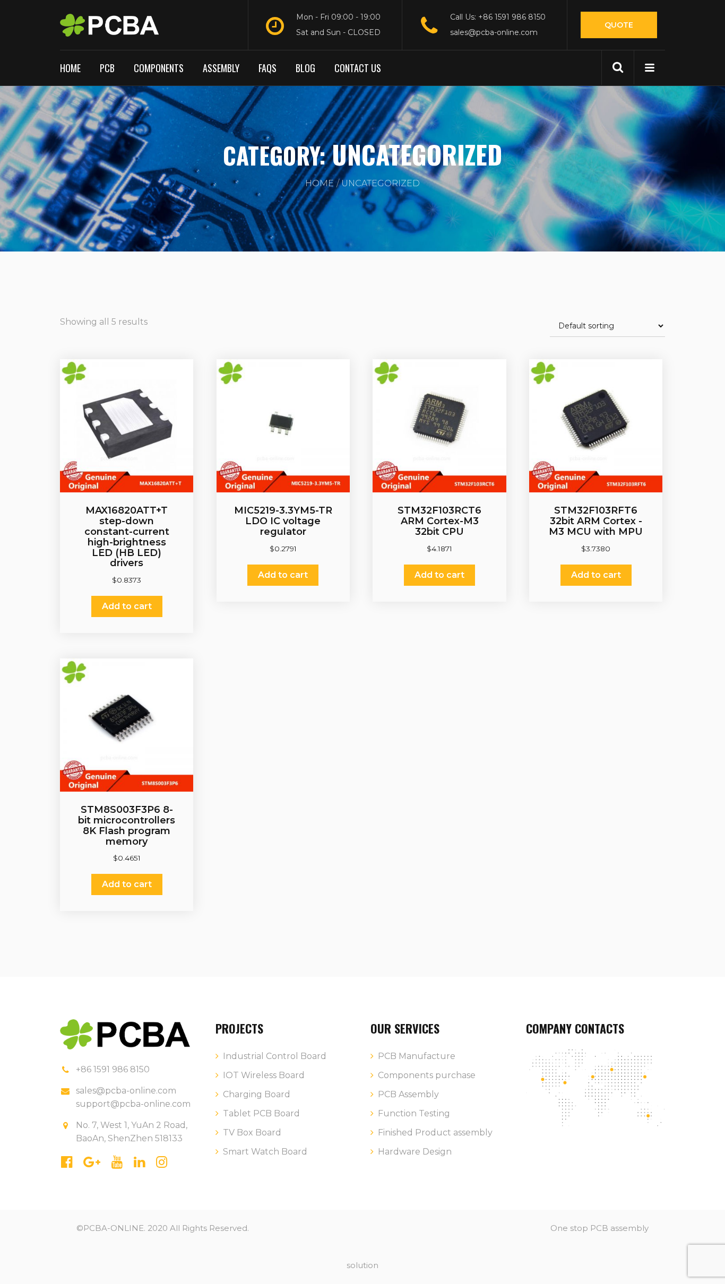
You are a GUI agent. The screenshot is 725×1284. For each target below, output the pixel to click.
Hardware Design (415, 1152)
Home (70, 68)
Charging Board (256, 1094)
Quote (619, 25)
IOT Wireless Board (264, 1075)
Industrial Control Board (274, 1056)
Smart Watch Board (265, 1152)
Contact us (357, 68)
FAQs (267, 68)
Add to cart (127, 606)
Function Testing (414, 1113)
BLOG (305, 68)
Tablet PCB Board (261, 1113)
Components (159, 68)
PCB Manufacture (416, 1056)
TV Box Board (252, 1132)
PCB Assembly (408, 1094)
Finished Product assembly (435, 1132)
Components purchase (427, 1075)
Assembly (221, 68)
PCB (107, 68)
